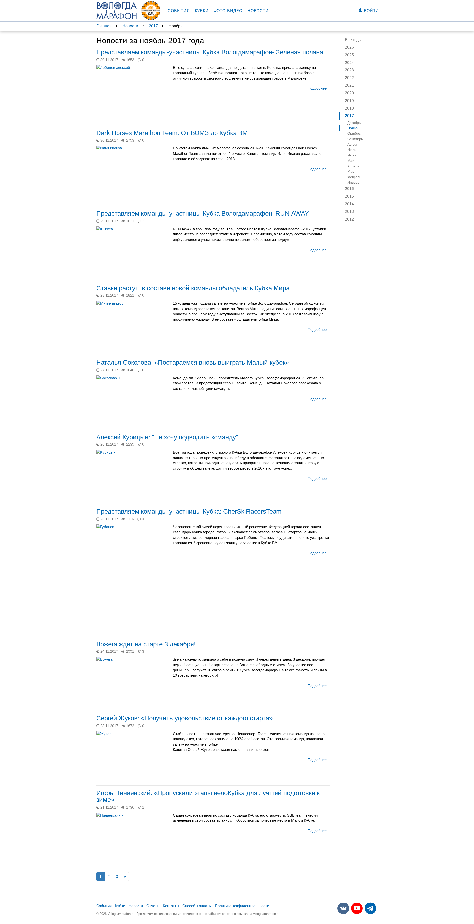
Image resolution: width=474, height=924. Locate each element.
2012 (349, 219)
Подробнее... (319, 88)
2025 (349, 55)
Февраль (354, 177)
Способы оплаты (197, 906)
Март (351, 171)
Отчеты (152, 906)
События (179, 11)
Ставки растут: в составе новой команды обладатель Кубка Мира (193, 288)
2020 (349, 93)
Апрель (353, 166)
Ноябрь (353, 128)
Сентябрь (355, 139)
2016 (349, 189)
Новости (258, 11)
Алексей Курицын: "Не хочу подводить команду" (167, 437)
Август (352, 144)
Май (350, 161)
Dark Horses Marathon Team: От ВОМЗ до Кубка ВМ (172, 133)
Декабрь (354, 123)
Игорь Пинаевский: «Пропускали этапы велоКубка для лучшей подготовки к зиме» (208, 796)
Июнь (351, 155)
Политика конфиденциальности (242, 906)
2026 (349, 47)
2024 (349, 63)
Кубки (202, 11)
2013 (349, 212)
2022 (349, 78)
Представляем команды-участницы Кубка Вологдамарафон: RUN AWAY (202, 213)
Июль (351, 150)
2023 (349, 70)
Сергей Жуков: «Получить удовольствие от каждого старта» (184, 718)
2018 (349, 108)
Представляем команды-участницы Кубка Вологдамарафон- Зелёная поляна (209, 52)
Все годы (353, 40)
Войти (371, 11)
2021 (349, 85)
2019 (349, 101)
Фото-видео (228, 11)
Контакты (171, 906)
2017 (153, 26)
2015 (349, 196)
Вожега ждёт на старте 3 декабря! (146, 644)
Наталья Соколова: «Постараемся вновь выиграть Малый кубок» (192, 362)
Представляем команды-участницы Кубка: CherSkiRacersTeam (189, 511)
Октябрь (354, 133)
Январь (353, 182)
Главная (104, 26)
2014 (349, 204)
